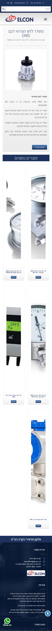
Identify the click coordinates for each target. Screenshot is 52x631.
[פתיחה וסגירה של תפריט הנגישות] (48, 613)
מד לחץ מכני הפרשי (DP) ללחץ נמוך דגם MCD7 (38, 396)
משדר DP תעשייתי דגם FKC (38, 519)
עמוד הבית (41, 40)
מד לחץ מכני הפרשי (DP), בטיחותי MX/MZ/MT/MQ (14, 272)
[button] (46, 19)
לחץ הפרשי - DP (31, 40)
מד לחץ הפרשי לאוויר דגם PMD (14, 396)
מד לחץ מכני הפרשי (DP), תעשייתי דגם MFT (38, 272)
